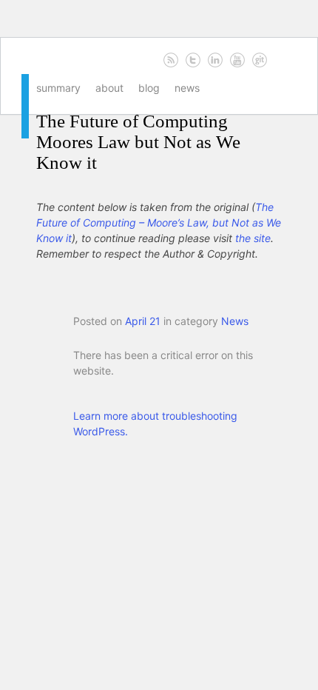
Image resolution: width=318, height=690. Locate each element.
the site (253, 238)
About (109, 87)
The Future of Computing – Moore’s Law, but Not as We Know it (158, 222)
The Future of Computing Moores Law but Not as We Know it (138, 141)
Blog (149, 87)
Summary (58, 87)
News (187, 87)
